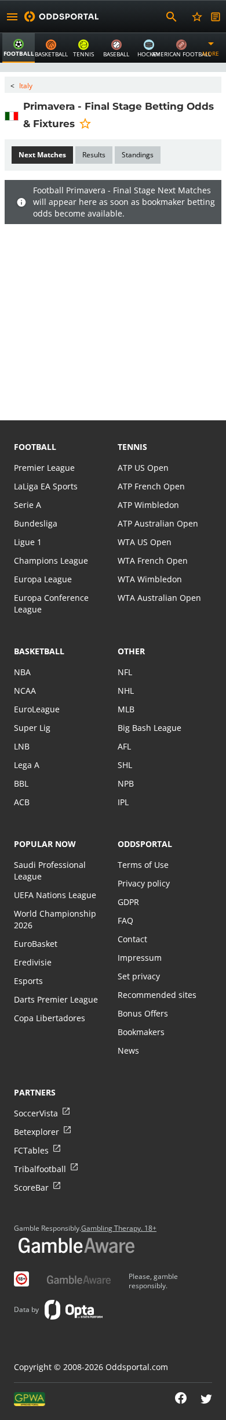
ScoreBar (31, 1187)
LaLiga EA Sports (46, 486)
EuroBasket (35, 943)
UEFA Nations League (55, 894)
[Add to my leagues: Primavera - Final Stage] (85, 123)
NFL (125, 671)
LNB (22, 746)
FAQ (125, 920)
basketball (39, 651)
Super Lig (32, 727)
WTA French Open (153, 560)
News (128, 1050)
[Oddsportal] (61, 16)
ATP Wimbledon (148, 504)
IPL (123, 802)
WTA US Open (145, 541)
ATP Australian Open (158, 523)
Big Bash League (149, 727)
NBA (22, 671)
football (35, 446)
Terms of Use (143, 864)
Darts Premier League (56, 999)
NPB (126, 783)
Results (93, 155)
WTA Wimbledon (150, 579)
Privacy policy (144, 883)
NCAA (25, 690)
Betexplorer (36, 1131)
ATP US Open (143, 467)
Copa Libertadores (49, 1017)
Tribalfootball (40, 1168)
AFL (124, 746)
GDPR (128, 901)
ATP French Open (151, 486)
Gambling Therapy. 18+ (118, 1228)
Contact (132, 939)
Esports (28, 980)
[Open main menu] (12, 16)
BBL (21, 783)
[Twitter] (206, 1399)
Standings (138, 155)
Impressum (140, 957)
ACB (22, 802)
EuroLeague (37, 709)
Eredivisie (33, 962)
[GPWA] (29, 1399)
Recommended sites (157, 994)
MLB (126, 709)
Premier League (44, 467)
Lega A (26, 764)
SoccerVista (36, 1113)
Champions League (51, 560)
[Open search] (171, 17)
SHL (125, 764)
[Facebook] (181, 1399)
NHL (126, 690)
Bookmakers (141, 1031)
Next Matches (42, 155)
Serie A (27, 504)
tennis (132, 446)
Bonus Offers (143, 1013)
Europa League (43, 579)
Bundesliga (35, 523)
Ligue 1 (28, 541)
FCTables (31, 1150)
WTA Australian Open (159, 597)
